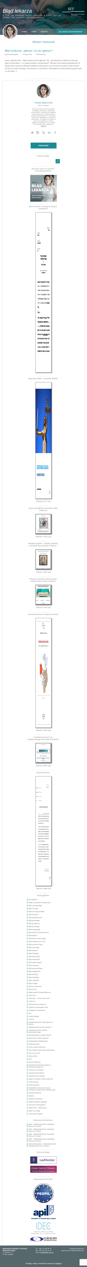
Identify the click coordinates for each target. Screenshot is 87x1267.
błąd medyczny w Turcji (36, 941)
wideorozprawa (33, 1085)
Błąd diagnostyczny (35, 917)
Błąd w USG (32, 989)
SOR (29, 1059)
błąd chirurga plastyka (36, 911)
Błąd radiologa (33, 977)
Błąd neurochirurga (35, 944)
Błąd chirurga (33, 908)
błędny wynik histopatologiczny (39, 992)
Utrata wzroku (33, 1082)
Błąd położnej (33, 974)
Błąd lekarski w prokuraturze (38, 932)
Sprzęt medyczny (34, 1062)
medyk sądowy (33, 1016)
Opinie (33, 32)
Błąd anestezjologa (35, 905)
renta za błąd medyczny (36, 1047)
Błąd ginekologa (34, 920)
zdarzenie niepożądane (36, 1105)
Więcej (43, 126)
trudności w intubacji (36, 1070)
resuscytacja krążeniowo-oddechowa (41, 1050)
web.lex (59, 1263)
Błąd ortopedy (33, 965)
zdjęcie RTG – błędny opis (37, 1108)
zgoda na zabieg (34, 1111)
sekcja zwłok (32, 1056)
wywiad (31, 1096)
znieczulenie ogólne (35, 1114)
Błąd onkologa (33, 953)
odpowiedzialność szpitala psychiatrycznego (37, 1031)
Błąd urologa (32, 983)
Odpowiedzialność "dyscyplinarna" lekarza (40, 1023)
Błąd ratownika (33, 980)
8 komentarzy (41, 54)
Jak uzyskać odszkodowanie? (70, 32)
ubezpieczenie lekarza (36, 1073)
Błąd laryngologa (34, 929)
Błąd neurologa (33, 947)
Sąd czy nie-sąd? (34, 1053)
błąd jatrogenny (34, 923)
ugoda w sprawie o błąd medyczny (40, 1079)
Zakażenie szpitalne (35, 1099)
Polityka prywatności (77, 1249)
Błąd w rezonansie (34, 986)
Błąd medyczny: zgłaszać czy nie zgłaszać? (29, 50)
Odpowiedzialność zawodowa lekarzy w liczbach (41, 1125)
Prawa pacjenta (33, 1044)
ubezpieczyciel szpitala (36, 1076)
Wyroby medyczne (34, 1093)
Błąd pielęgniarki (34, 971)
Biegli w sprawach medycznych (39, 902)
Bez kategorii (33, 899)
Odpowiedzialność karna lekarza (39, 1027)
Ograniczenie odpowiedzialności (72, 1250)
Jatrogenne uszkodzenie (36, 1010)
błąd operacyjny (34, 956)
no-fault (31, 1019)
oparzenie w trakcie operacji (38, 1038)
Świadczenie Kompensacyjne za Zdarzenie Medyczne (39, 1066)
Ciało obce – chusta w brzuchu (39, 998)
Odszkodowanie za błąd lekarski (39, 1035)
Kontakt (44, 32)
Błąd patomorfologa (35, 968)
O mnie (24, 32)
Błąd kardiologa (33, 926)
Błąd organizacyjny (35, 962)
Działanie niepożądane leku (38, 1007)
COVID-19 (31, 1001)
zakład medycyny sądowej (37, 1102)
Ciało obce (32, 995)
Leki (29, 1013)
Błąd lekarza (17, 11)
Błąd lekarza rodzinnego (37, 938)
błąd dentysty (33, 914)
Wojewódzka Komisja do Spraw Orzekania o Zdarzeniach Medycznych (41, 1089)
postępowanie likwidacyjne (38, 1041)
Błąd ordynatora (34, 959)
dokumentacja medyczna (37, 1004)
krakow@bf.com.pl (46, 1252)
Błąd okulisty (32, 950)
